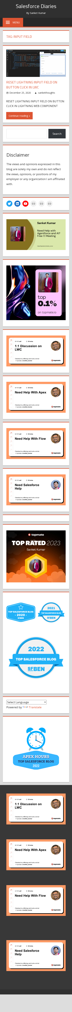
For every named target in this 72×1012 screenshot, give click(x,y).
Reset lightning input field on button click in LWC (31, 85)
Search (57, 134)
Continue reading (18, 115)
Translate (35, 707)
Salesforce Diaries (36, 6)
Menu (16, 22)
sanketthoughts (46, 92)
